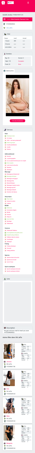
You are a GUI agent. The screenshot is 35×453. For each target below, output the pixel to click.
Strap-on (9, 216)
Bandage (9, 221)
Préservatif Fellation (12, 230)
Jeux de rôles (10, 219)
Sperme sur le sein (11, 259)
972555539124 (11, 394)
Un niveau (9, 138)
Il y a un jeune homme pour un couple (16, 160)
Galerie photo (10, 70)
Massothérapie (11, 183)
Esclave (9, 214)
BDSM (8, 212)
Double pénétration (12, 144)
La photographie (11, 158)
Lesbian (9, 203)
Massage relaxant (11, 189)
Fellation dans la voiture (13, 237)
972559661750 (11, 366)
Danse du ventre (11, 201)
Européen (21, 61)
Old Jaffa (9, 28)
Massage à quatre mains (13, 185)
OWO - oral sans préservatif (14, 140)
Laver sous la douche (12, 165)
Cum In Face (10, 262)
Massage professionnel (13, 174)
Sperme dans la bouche (13, 257)
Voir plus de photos (17, 120)
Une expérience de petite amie (14, 232)
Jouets (8, 147)
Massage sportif (11, 187)
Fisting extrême (11, 250)
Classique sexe (11, 136)
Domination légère (11, 210)
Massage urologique (12, 178)
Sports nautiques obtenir (13, 271)
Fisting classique (11, 246)
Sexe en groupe (11, 142)
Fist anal (9, 248)
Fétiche (9, 149)
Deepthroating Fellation (13, 235)
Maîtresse (9, 208)
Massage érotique (11, 176)
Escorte (9, 156)
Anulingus (9, 169)
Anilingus (9, 241)
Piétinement (10, 223)
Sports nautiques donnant (13, 269)
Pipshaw (9, 167)
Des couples (10, 163)
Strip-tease (9, 199)
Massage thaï (10, 180)
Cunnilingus (10, 239)
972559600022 (10, 24)
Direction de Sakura (12, 192)
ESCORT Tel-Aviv (7, 14)
